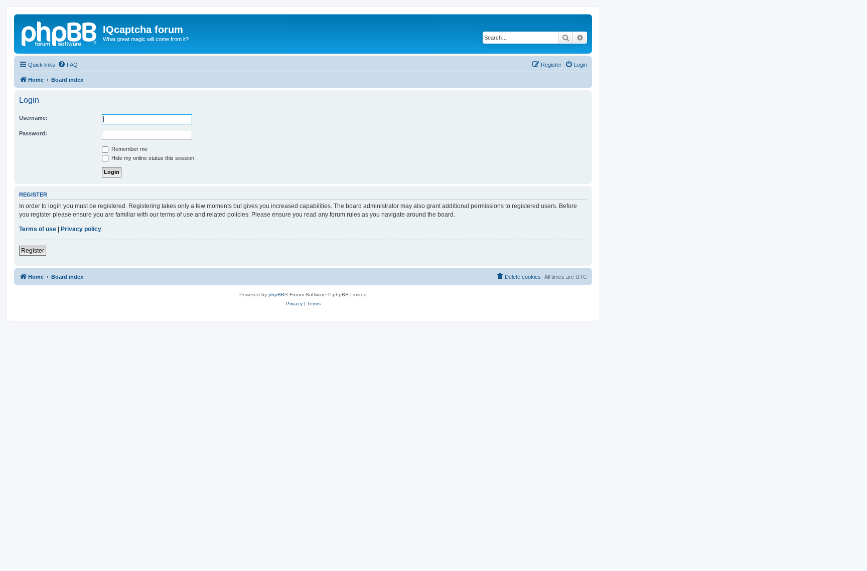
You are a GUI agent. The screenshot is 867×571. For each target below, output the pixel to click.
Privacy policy (81, 229)
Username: (33, 118)
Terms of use (37, 229)
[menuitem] (68, 65)
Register (32, 250)
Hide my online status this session (152, 158)
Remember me (129, 149)
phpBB (276, 294)
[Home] (60, 33)
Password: (33, 133)
